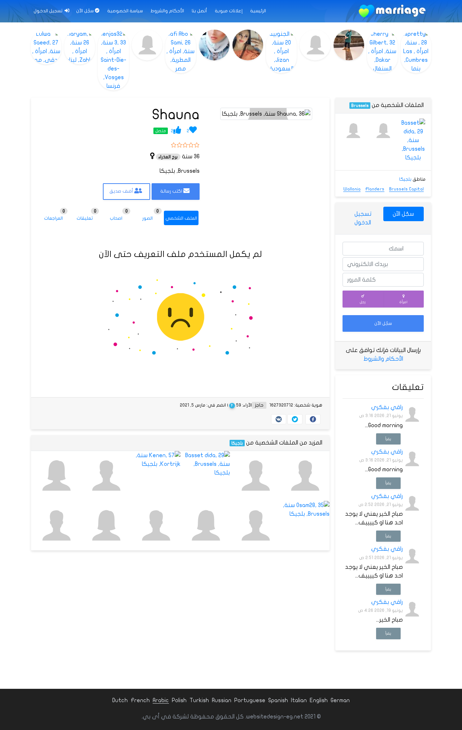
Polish (179, 700)
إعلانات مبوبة (229, 10)
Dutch (120, 700)
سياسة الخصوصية (125, 10)
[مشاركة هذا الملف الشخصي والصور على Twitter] (294, 419)
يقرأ (388, 439)
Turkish (199, 700)
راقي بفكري (387, 407)
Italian (299, 700)
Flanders (374, 189)
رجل (363, 302)
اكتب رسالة (171, 191)
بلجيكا (237, 443)
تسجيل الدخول (49, 10)
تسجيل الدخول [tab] (362, 218)
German (340, 700)
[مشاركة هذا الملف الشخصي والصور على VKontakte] (278, 419)
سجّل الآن (85, 10)
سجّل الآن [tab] (403, 214)
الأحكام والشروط (167, 10)
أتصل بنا (199, 10)
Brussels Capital (406, 189)
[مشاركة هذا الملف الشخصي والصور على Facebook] (313, 419)
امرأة (403, 302)
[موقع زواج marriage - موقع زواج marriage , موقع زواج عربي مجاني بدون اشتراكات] (392, 11)
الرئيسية (258, 10)
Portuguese (249, 700)
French (140, 700)
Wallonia (352, 189)
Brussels (360, 105)
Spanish (278, 700)
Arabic (161, 700)
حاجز (259, 405)
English (319, 700)
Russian (221, 700)
